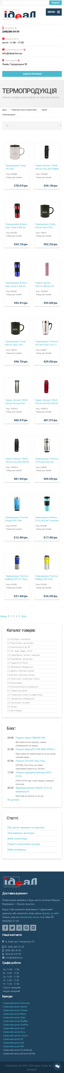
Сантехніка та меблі (18, 702)
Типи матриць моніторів (20, 833)
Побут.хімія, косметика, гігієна (23, 679)
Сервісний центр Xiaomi (15, 1006)
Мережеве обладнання (20, 667)
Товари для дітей (17, 690)
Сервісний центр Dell (13, 1042)
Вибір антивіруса (16, 849)
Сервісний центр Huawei (15, 1010)
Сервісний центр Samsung (16, 1003)
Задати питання (32, 74)
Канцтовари (14, 683)
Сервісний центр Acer (14, 1028)
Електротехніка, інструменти (22, 687)
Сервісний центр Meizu (14, 1014)
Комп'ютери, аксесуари (20, 643)
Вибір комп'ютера (17, 838)
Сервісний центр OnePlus (15, 1024)
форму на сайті (50, 913)
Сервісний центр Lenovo (15, 1035)
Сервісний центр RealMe (15, 1021)
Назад (3, 616)
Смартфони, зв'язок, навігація (23, 655)
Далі (23, 616)
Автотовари (14, 710)
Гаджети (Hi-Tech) (17, 663)
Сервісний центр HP (13, 1039)
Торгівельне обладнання (21, 698)
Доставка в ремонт (15, 893)
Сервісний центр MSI (13, 1046)
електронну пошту (29, 917)
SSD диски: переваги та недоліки (25, 827)
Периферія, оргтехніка (20, 659)
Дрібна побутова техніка (20, 671)
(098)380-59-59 (10, 31)
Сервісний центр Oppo (14, 1017)
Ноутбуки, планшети (18, 639)
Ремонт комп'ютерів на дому (23, 844)
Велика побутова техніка (21, 675)
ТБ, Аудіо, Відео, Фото (19, 651)
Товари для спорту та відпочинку (25, 694)
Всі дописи (13, 799)
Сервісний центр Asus (14, 1032)
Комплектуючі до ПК (18, 647)
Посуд (12, 706)
